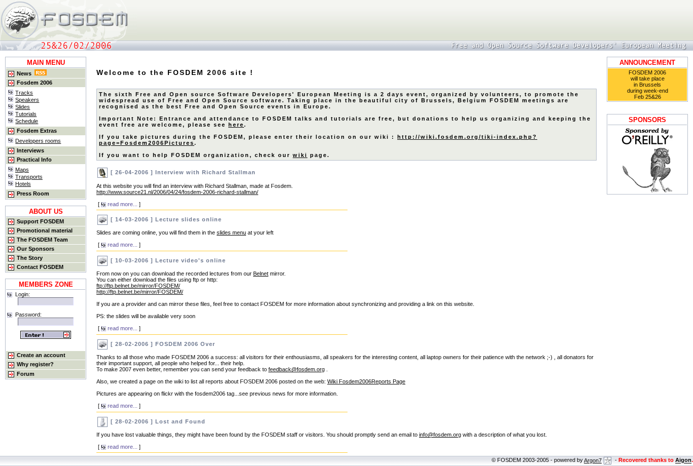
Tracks (24, 93)
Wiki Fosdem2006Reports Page (366, 381)
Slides (22, 107)
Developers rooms (38, 141)
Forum (25, 374)
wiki (300, 155)
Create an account (41, 355)
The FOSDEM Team (42, 240)
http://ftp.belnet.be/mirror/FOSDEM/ (139, 292)
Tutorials (26, 114)
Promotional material (45, 230)
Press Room (33, 193)
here (236, 125)
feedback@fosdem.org (296, 369)
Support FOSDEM (40, 221)
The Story (30, 258)
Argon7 (593, 460)
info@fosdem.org (440, 435)
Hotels (23, 184)
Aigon (683, 460)
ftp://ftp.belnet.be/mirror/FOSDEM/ (138, 286)
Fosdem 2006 (34, 83)
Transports (29, 177)
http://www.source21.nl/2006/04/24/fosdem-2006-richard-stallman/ (177, 192)
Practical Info (34, 160)
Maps (22, 170)
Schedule (26, 121)
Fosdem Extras (37, 131)
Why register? (35, 364)
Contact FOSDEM (40, 267)
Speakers (27, 100)
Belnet (260, 273)
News (24, 73)
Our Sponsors (35, 249)
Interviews (30, 150)
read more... (121, 204)
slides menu (231, 232)
